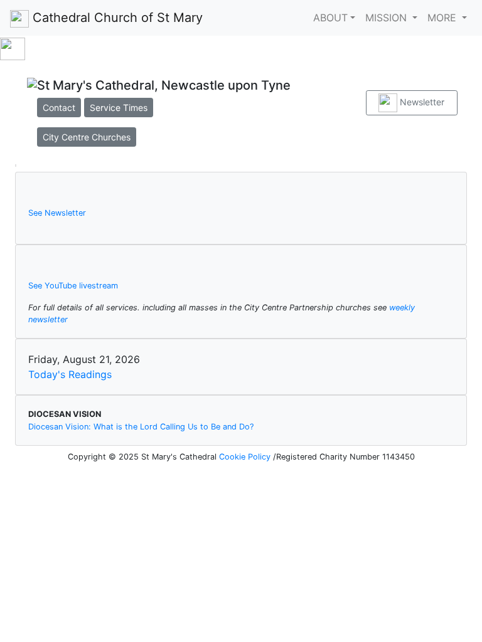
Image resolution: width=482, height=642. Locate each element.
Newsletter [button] (420, 102)
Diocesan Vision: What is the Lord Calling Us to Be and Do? (141, 426)
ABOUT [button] (330, 17)
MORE (443, 17)
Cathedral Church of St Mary (116, 17)
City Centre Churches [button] (87, 137)
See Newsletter (57, 213)
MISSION (387, 17)
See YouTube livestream (73, 285)
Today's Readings (70, 374)
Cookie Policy (246, 456)
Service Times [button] (118, 107)
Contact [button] (59, 107)
